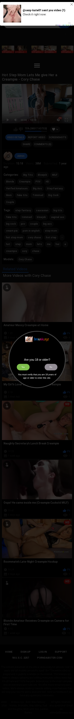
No (51, 367)
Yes (23, 367)
